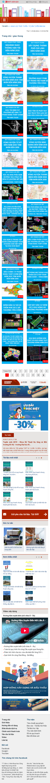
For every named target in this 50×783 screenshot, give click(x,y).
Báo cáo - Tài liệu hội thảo (37, 726)
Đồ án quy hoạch (33, 733)
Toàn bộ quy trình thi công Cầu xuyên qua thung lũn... (24, 649)
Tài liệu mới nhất (10, 457)
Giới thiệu (6, 723)
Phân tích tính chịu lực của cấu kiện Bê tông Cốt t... (23, 652)
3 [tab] (41, 458)
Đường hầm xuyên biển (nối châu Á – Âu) (19, 616)
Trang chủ (6, 36)
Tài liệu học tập (33, 728)
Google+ (5, 751)
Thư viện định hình (34, 731)
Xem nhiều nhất (10, 557)
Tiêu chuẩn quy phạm (35, 723)
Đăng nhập (32, 2)
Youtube (5, 753)
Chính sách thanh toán (11, 731)
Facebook (5, 749)
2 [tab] (39, 458)
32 (38, 375)
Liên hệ (5, 740)
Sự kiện (8, 435)
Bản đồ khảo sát (33, 736)
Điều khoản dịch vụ (9, 728)
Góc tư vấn (8, 523)
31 (33, 375)
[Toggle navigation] (4, 20)
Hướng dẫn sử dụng (10, 725)
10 (23, 375)
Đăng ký (44, 2)
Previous (1, 484)
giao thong (18, 36)
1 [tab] (36, 458)
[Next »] (43, 375)
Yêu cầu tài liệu (8, 734)
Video (4, 737)
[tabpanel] (14, 484)
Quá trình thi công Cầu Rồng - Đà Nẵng (19, 655)
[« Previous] (15, 371)
